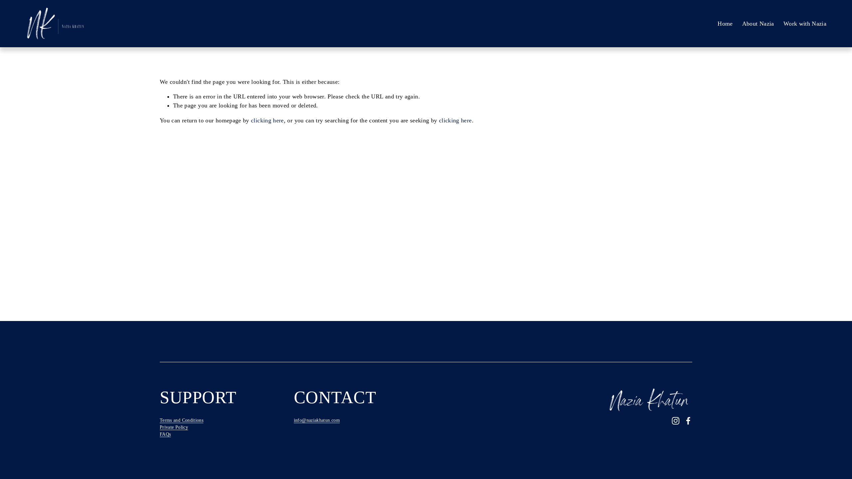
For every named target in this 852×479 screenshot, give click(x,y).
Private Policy (174, 427)
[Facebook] (688, 421)
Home (725, 23)
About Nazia (758, 23)
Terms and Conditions (181, 420)
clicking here (267, 120)
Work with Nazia (804, 23)
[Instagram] (676, 421)
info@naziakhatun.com (317, 420)
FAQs (165, 434)
